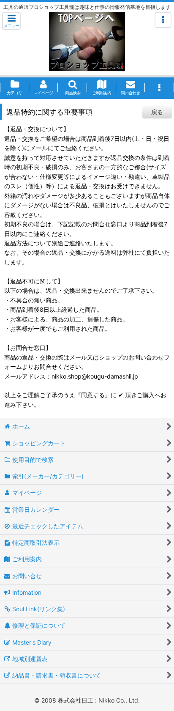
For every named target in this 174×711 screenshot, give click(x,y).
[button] (11, 21)
